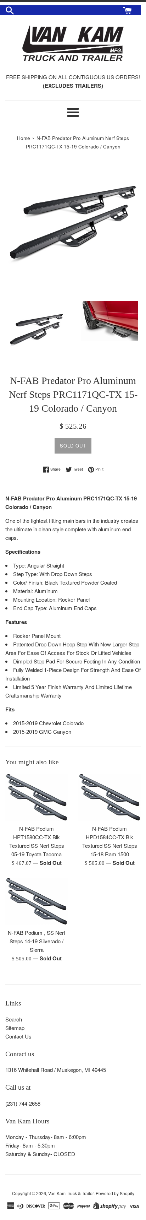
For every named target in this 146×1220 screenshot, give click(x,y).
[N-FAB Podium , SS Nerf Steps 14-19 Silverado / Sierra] (36, 901)
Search (13, 1019)
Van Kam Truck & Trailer (71, 1193)
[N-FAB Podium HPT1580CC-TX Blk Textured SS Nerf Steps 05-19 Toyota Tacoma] (36, 797)
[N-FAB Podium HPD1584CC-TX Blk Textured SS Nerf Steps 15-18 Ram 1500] (109, 797)
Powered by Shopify (115, 1193)
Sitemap (14, 1027)
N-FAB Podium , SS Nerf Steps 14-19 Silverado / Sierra (36, 941)
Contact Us (18, 1036)
